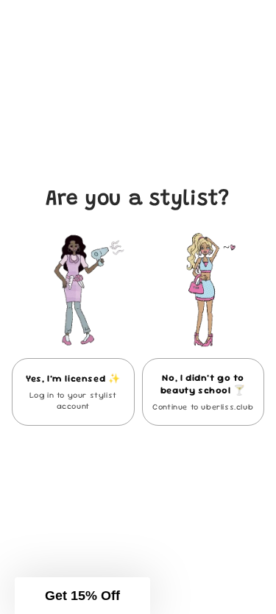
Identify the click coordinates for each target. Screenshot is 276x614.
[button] (82, 595)
